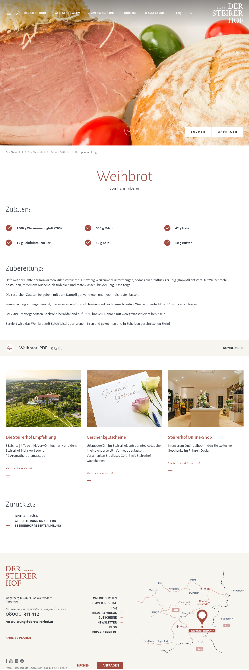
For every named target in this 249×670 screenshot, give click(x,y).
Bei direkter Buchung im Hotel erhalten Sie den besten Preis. (215, 103)
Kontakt (130, 13)
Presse (9, 667)
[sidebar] (9, 13)
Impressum (36, 667)
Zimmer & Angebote (102, 13)
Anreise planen (18, 637)
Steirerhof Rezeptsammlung (38, 525)
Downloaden (233, 348)
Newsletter (107, 622)
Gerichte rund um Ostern (35, 521)
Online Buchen (105, 598)
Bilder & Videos (104, 613)
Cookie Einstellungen (55, 667)
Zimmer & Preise (104, 603)
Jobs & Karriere (104, 632)
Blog (113, 627)
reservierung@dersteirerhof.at (29, 621)
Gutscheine (107, 617)
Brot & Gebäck (26, 516)
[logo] (228, 13)
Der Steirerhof (35, 13)
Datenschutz (21, 667)
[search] (18, 13)
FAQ (178, 13)
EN (190, 13)
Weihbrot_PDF (41, 347)
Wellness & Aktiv (67, 13)
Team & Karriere (156, 13)
